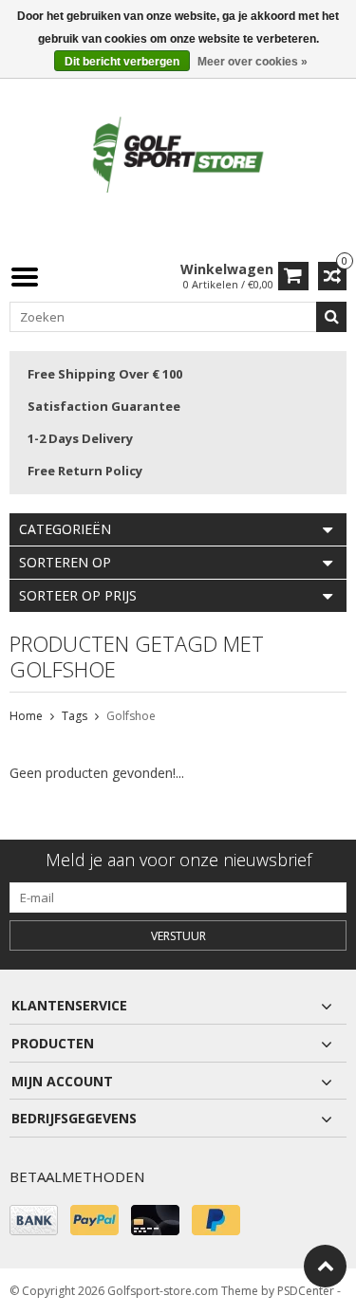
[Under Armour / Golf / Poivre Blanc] (178, 156)
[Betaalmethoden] (33, 1220)
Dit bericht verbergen (122, 61)
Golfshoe (131, 716)
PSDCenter (305, 1291)
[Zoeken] (331, 317)
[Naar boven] (325, 1266)
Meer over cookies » (252, 61)
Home (26, 716)
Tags (74, 716)
